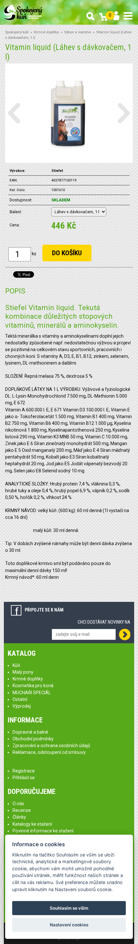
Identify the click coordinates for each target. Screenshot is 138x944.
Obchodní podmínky (33, 738)
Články (19, 817)
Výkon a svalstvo (77, 32)
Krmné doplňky (46, 32)
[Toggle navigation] (128, 16)
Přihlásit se (24, 777)
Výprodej (22, 706)
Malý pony (23, 672)
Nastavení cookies (69, 924)
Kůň (16, 665)
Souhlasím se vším (69, 908)
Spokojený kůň (17, 32)
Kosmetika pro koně (33, 685)
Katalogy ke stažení (32, 824)
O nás (18, 803)
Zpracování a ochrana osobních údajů (51, 745)
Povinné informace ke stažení (43, 830)
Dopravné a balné (30, 732)
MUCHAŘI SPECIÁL (32, 692)
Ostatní (20, 699)
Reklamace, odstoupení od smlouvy (49, 752)
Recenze (22, 810)
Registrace (24, 770)
